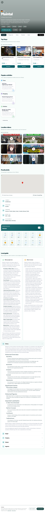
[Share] (20, 30)
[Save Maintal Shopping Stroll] (13, 103)
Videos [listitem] (17, 34)
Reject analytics (32, 508)
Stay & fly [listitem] (3, 34)
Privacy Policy (14, 510)
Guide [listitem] (29, 34)
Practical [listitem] (23, 34)
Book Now (8, 66)
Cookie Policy (9, 510)
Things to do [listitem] (10, 34)
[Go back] (2, 2)
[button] (8, 57)
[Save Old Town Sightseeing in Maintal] (13, 90)
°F (41, 227)
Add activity (5, 120)
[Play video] (11, 138)
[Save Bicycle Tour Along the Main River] (13, 116)
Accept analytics (40, 508)
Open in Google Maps (38, 195)
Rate (16, 29)
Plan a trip (41, 34)
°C (39, 227)
